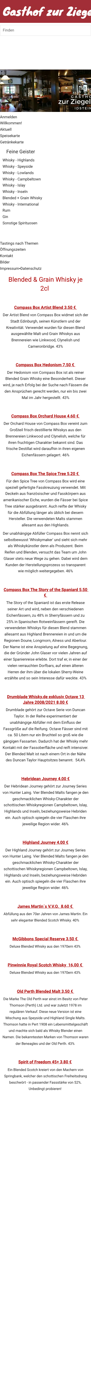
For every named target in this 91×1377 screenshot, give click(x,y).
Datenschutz (31, 268)
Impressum (9, 268)
